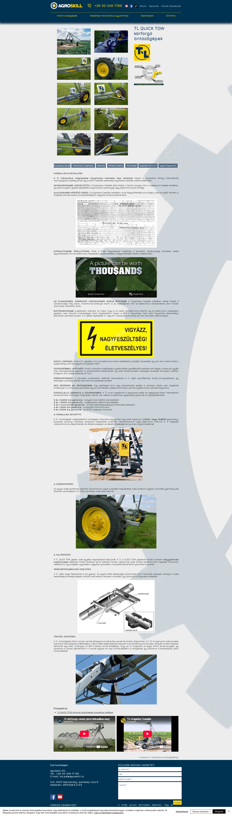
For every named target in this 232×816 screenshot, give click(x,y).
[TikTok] (136, 6)
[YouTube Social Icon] (126, 6)
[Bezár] (228, 811)
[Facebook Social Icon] (131, 6)
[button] (171, 6)
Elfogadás (219, 811)
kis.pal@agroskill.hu (72, 776)
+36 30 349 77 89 (67, 773)
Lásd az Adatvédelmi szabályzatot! (109, 812)
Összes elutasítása (201, 811)
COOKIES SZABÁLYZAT (63, 805)
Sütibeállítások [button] (182, 811)
